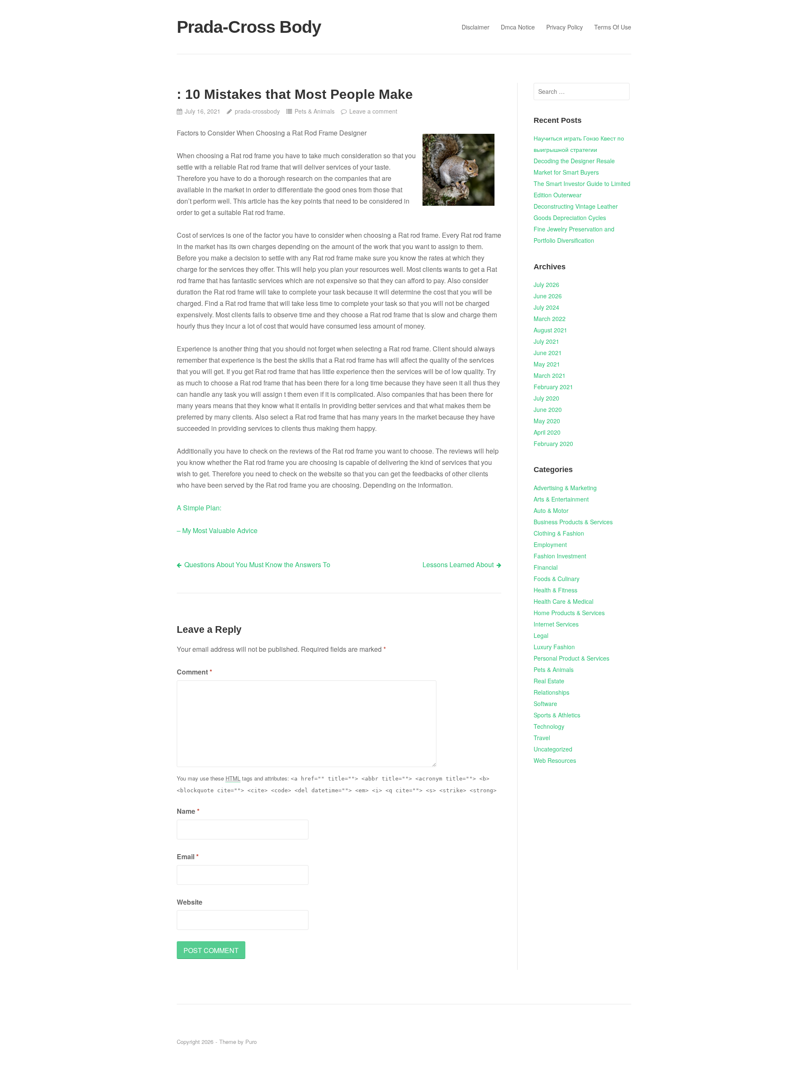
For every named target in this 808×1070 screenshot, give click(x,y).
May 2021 (547, 364)
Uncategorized (553, 749)
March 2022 (550, 318)
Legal (541, 635)
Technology (549, 726)
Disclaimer (475, 27)
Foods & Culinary (556, 578)
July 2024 (546, 307)
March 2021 (550, 375)
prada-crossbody (257, 111)
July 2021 (546, 341)
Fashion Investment (560, 556)
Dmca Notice (518, 27)
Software (545, 703)
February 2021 (553, 386)
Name (188, 811)
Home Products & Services (569, 612)
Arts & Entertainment (561, 499)
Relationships (551, 692)
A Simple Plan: (199, 507)
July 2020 (546, 398)
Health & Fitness (555, 590)
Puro (251, 1042)
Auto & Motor (551, 510)
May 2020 (547, 421)
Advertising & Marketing (565, 487)
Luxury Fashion (554, 647)
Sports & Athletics (557, 715)
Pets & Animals (315, 111)
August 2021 (550, 330)
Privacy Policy (564, 27)
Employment (550, 544)
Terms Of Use (612, 27)
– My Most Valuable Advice (217, 530)
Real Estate (549, 681)
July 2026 (546, 284)
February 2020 (553, 443)
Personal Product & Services (571, 658)
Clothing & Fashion (559, 533)
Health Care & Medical (563, 601)
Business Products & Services (573, 522)
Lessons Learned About (458, 564)
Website (189, 902)
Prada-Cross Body (249, 27)
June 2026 (548, 296)
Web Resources (555, 760)
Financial (546, 567)
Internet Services (556, 624)
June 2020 (548, 409)
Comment (194, 672)
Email (188, 856)
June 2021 (548, 352)
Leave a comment (373, 111)
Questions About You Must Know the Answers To (257, 564)
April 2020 (547, 432)
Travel (542, 737)
